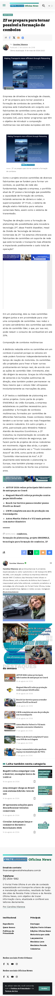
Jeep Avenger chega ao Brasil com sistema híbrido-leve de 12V (19, 791)
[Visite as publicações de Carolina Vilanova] (5, 563)
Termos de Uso (11, 991)
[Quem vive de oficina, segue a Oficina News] (27, 479)
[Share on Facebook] (10, 37)
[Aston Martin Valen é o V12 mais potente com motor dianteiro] (10, 727)
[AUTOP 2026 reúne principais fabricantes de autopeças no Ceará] (10, 678)
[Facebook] (4, 964)
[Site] (51, 563)
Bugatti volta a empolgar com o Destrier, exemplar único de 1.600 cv (19, 774)
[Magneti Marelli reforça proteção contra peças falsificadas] (10, 690)
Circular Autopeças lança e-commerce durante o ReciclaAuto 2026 (18, 824)
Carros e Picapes (43, 787)
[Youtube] (12, 964)
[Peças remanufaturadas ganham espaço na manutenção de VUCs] (10, 752)
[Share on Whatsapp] (36, 552)
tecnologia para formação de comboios (23, 542)
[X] (7, 964)
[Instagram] (16, 964)
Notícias (8, 15)
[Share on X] (14, 37)
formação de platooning (16, 538)
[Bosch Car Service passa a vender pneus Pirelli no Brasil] (10, 702)
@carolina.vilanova (10, 592)
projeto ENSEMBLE (39, 538)
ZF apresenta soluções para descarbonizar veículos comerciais (18, 808)
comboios (22, 534)
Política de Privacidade (20, 988)
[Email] (18, 37)
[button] (44, 988)
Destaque (43, 774)
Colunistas (44, 771)
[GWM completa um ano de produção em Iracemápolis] (10, 715)
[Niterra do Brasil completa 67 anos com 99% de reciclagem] (10, 739)
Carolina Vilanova (20, 44)
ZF (46, 542)
